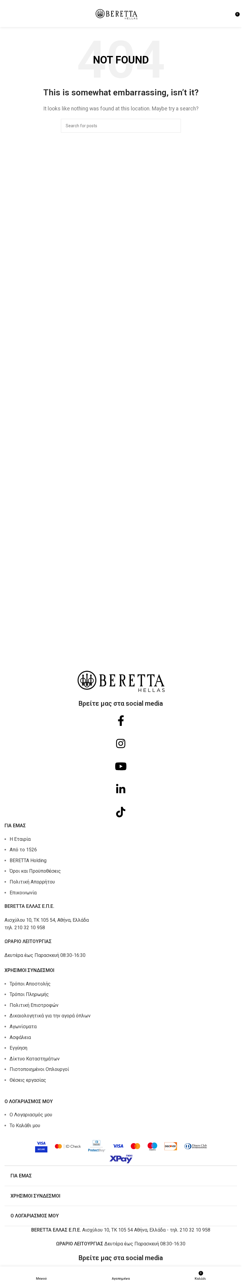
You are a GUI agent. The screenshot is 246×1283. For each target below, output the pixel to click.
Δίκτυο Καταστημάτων (35, 1059)
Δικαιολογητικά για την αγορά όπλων (50, 1016)
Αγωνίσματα (23, 1026)
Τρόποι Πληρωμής (29, 994)
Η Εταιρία (20, 839)
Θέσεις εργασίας (28, 1080)
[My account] (228, 14)
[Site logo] (116, 13)
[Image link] (121, 1150)
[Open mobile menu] (7, 14)
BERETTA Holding (28, 860)
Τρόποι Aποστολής (30, 984)
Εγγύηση (18, 1048)
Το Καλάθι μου (25, 1125)
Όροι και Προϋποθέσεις (35, 871)
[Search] (174, 126)
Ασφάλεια (20, 1037)
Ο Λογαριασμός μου (31, 1115)
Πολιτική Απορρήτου (32, 882)
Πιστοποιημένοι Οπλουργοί (39, 1069)
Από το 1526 (23, 850)
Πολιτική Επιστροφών (34, 1005)
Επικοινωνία (23, 893)
